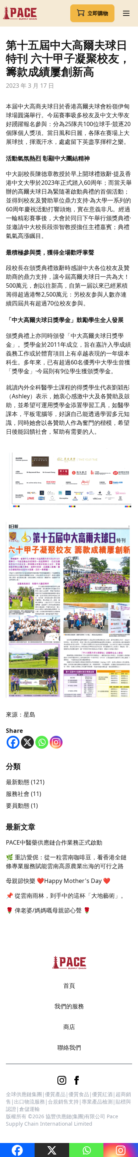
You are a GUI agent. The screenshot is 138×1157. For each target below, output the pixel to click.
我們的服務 (69, 1006)
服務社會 (17, 794)
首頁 (69, 985)
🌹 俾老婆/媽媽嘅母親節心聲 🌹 (48, 910)
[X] (27, 742)
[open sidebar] (126, 13)
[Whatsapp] (41, 742)
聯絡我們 (69, 1047)
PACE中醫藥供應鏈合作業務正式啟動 (54, 842)
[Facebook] (13, 742)
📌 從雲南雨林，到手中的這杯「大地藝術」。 (66, 895)
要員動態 (17, 805)
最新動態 (17, 782)
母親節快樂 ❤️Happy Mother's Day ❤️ (58, 881)
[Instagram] (56, 742)
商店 (69, 1027)
